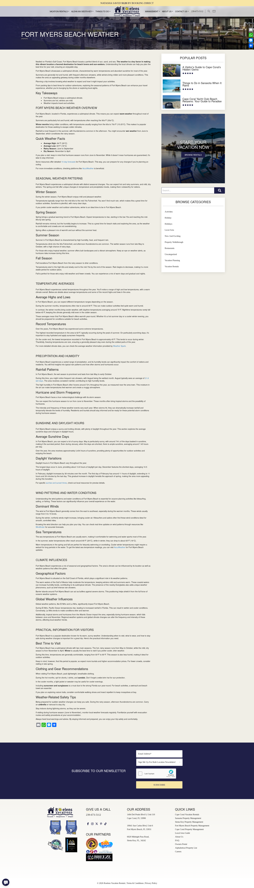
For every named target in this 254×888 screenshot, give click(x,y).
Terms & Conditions (135, 883)
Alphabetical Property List (186, 848)
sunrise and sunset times (56, 482)
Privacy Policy (151, 883)
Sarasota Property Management (188, 818)
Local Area (169, 230)
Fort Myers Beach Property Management (192, 825)
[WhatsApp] (250, 35)
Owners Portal (181, 844)
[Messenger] (250, 40)
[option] (127, 3)
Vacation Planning (172, 260)
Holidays (168, 224)
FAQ (177, 840)
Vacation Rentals (59, 11)
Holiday (168, 218)
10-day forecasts (68, 161)
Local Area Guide (182, 833)
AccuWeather (88, 168)
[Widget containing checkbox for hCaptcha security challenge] (156, 773)
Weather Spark (119, 346)
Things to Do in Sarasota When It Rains (202, 84)
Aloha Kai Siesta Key (81, 11)
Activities (169, 212)
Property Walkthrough (174, 242)
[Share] (250, 45)
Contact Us (181, 11)
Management (151, 11)
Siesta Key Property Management (189, 822)
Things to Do (102, 11)
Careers (178, 851)
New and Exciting (172, 236)
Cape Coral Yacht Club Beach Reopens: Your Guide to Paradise (202, 100)
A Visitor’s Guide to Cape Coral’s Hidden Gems (201, 68)
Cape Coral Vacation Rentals (187, 814)
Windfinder (40, 527)
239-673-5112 (93, 814)
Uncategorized (171, 254)
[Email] (250, 29)
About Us (166, 11)
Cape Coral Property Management (189, 829)
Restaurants (169, 248)
